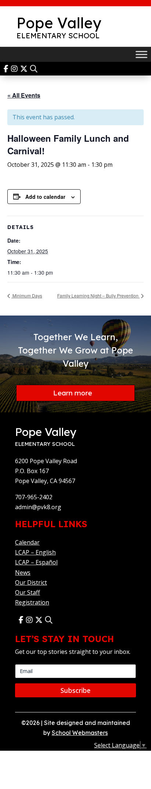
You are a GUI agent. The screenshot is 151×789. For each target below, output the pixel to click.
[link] (7, 69)
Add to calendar (45, 196)
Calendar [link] (27, 542)
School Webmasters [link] (80, 732)
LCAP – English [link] (35, 552)
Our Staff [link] (27, 592)
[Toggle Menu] (141, 54)
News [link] (22, 572)
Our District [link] (31, 582)
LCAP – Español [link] (36, 562)
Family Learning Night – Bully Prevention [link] (98, 295)
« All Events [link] (23, 95)
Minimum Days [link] (26, 295)
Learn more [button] (72, 392)
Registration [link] (32, 602)
